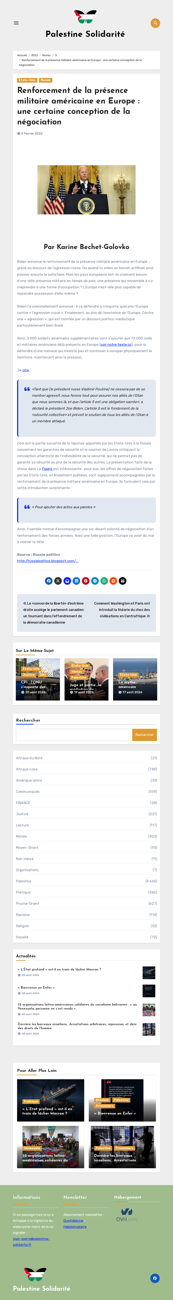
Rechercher (28, 720)
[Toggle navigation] (16, 23)
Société (22, 937)
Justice (29, 675)
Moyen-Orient (27, 848)
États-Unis (27, 80)
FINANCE (23, 803)
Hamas (77, 671)
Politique (23, 892)
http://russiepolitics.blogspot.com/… (47, 561)
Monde (46, 80)
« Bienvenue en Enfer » (36, 987)
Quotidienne (73, 1221)
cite (26, 370)
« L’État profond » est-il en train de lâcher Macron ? (59, 969)
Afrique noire (27, 769)
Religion (22, 926)
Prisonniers (105, 1106)
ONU (43, 675)
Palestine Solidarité (85, 34)
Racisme (23, 915)
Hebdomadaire (75, 1227)
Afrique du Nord (29, 758)
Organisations (27, 870)
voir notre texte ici (115, 344)
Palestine (79, 677)
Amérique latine (29, 780)
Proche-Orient (27, 904)
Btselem (102, 1100)
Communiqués (27, 792)
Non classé (25, 859)
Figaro (47, 469)
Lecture (22, 825)
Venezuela (32, 1148)
